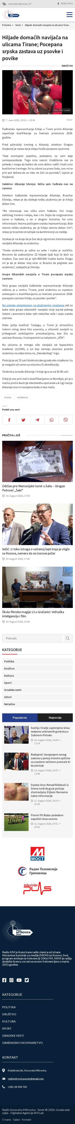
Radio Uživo (67, 3)
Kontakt (26, 1119)
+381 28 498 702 (17, 1086)
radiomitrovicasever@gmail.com (26, 1078)
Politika (9, 661)
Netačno (9, 704)
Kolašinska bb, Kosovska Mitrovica (27, 1070)
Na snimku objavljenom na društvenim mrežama (33, 305)
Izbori (8, 696)
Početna (7, 25)
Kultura (9, 675)
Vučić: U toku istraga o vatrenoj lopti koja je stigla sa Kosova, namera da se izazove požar (36, 551)
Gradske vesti (12, 689)
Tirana (7, 397)
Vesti (19, 25)
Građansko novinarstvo (22, 1042)
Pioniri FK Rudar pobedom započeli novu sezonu (47, 817)
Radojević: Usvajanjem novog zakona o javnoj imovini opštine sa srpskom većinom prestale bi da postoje (50, 760)
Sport (8, 682)
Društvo (67, 65)
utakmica (22, 397)
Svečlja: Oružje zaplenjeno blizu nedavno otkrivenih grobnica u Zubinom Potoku (50, 731)
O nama (6, 1119)
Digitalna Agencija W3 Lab (27, 1113)
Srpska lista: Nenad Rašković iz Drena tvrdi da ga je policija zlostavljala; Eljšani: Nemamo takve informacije (50, 790)
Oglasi (16, 1119)
